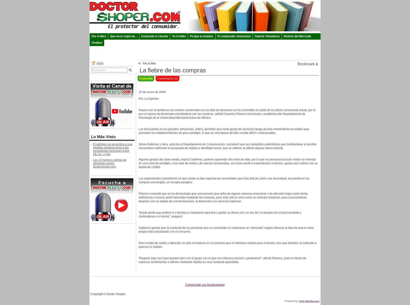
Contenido (146, 78)
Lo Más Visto (103, 137)
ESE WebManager (309, 301)
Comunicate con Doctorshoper (205, 284)
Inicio (100, 63)
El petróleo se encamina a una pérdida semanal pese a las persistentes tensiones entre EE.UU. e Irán (112, 149)
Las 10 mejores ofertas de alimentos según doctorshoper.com (109, 163)
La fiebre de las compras (173, 70)
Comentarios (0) (167, 78)
